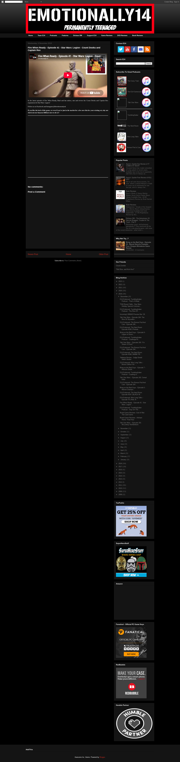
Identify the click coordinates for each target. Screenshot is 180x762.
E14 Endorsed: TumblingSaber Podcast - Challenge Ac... (131, 338)
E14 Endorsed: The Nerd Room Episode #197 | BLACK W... (131, 393)
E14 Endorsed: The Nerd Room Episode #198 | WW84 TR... (131, 353)
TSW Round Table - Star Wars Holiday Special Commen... (130, 305)
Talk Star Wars (133, 102)
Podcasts (53, 35)
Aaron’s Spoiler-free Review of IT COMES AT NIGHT (137, 165)
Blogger (102, 757)
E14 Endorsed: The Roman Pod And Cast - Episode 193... (133, 383)
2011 (120, 485)
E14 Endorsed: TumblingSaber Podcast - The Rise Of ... (131, 310)
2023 (120, 281)
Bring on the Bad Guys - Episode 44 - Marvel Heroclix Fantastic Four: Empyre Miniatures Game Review (138, 245)
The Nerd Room (132, 126)
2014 (120, 476)
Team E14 (41, 35)
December (124, 296)
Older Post (103, 254)
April (122, 450)
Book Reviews (137, 35)
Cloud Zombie (121, 266)
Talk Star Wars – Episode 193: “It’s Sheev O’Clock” (132, 343)
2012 (120, 482)
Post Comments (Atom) (73, 261)
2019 (120, 294)
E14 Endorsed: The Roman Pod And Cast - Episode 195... (133, 323)
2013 (120, 479)
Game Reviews (106, 35)
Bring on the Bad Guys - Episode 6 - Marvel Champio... (133, 388)
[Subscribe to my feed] (121, 92)
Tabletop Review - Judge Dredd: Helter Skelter (131, 358)
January (123, 460)
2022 (120, 284)
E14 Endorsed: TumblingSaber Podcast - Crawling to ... (131, 373)
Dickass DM (77, 35)
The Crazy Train (133, 81)
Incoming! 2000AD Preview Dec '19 (132, 314)
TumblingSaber (133, 115)
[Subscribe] (146, 92)
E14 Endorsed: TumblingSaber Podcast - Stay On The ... (131, 409)
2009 (120, 491)
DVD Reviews (122, 35)
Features (65, 35)
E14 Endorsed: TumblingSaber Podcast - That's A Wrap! (131, 300)
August (123, 438)
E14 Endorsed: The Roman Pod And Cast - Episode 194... (133, 348)
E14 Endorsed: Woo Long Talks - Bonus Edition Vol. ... (131, 363)
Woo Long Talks (133, 137)
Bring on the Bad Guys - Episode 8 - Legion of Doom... (133, 333)
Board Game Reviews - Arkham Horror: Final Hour (131, 419)
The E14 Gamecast (134, 92)
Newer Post (33, 254)
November (124, 428)
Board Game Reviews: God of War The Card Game (132, 414)
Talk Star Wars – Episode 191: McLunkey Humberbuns (131, 424)
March (122, 453)
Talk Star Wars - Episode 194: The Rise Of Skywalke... (132, 318)
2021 (120, 288)
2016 (120, 470)
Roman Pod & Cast (134, 147)
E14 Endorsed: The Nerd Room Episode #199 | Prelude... (131, 328)
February (123, 456)
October (123, 432)
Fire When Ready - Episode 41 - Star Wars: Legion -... (133, 404)
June (122, 444)
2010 (120, 488)
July (122, 441)
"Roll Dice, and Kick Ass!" (125, 269)
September (124, 435)
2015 (120, 473)
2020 (120, 291)
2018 (120, 463)
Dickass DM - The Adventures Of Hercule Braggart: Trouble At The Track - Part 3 (138, 220)
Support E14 (91, 35)
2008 (120, 494)
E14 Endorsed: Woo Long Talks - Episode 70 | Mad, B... (131, 398)
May (122, 447)
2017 (120, 466)
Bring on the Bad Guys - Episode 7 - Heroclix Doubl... (133, 368)
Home (30, 35)
